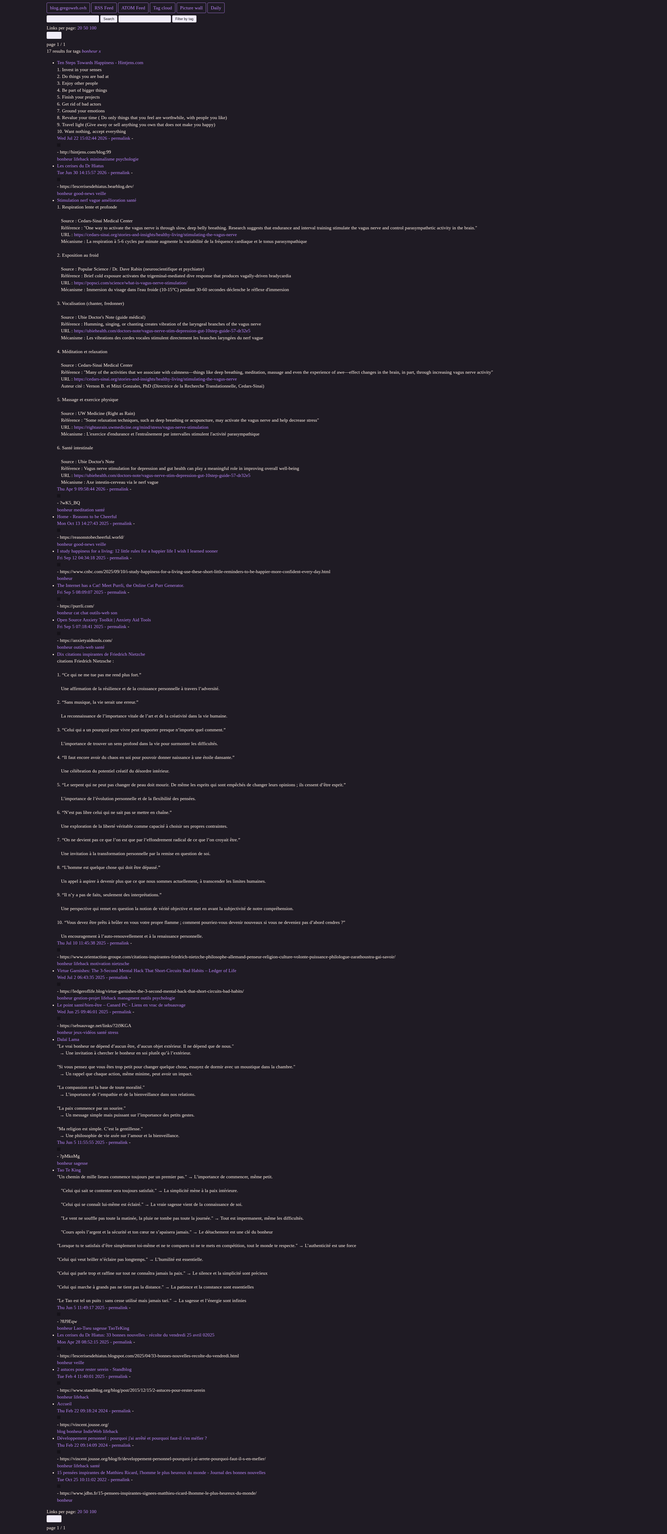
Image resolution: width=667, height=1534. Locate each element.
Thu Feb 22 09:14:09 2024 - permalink (94, 1445)
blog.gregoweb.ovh (68, 7)
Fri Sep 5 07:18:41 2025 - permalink (91, 626)
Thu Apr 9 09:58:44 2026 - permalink (92, 489)
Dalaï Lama (68, 1039)
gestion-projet (87, 998)
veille (101, 193)
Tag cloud (162, 7)
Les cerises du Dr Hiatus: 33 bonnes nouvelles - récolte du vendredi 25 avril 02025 (135, 1334)
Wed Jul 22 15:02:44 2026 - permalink (93, 138)
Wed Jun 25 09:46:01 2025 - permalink (94, 1011)
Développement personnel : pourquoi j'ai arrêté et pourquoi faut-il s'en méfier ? (132, 1438)
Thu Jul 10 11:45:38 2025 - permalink (93, 943)
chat (84, 612)
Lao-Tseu (82, 1328)
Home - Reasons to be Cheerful (87, 516)
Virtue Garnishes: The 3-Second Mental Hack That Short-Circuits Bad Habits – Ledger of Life (146, 970)
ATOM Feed (133, 7)
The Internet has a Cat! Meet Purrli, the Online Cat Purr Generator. (120, 585)
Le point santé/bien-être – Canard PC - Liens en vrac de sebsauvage (121, 1005)
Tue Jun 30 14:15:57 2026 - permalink (93, 172)
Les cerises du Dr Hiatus (80, 165)
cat (76, 612)
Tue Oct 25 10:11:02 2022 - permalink (93, 1479)
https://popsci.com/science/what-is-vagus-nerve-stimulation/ (130, 282)
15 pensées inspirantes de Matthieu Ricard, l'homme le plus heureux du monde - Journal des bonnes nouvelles (161, 1472)
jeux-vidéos (85, 1032)
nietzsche (120, 963)
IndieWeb (92, 1431)
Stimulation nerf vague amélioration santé (96, 200)
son (114, 612)
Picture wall (191, 7)
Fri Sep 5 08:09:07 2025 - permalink (91, 592)
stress (113, 1032)
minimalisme (102, 159)
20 (79, 27)
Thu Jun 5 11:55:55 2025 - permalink (92, 1142)
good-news (84, 193)
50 (85, 27)
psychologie (127, 159)
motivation (100, 963)
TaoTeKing (118, 1328)
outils (146, 998)
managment (128, 998)
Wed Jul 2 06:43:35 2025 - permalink (92, 977)
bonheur (91, 51)
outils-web (99, 612)
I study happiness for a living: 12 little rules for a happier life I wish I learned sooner (137, 551)
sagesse (81, 1163)
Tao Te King (69, 1170)
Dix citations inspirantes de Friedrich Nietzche (101, 654)
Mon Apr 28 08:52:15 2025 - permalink (94, 1342)
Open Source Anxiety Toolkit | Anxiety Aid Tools (104, 619)
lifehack (81, 159)
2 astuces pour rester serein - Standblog (94, 1369)
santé (100, 509)
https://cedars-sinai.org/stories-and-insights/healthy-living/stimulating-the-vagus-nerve (155, 234)
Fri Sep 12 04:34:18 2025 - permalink (93, 557)
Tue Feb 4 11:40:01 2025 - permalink (92, 1376)
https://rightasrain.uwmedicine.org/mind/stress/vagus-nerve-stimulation (141, 427)
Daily (216, 7)
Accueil (64, 1403)
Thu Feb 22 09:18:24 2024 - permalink (94, 1410)
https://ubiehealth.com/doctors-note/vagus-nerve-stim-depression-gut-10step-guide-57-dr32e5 (162, 330)
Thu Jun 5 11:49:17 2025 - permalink (92, 1307)
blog (61, 1431)
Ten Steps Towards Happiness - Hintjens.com (100, 62)
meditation (84, 509)
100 (92, 27)
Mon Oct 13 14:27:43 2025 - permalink (94, 523)
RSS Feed (104, 7)
